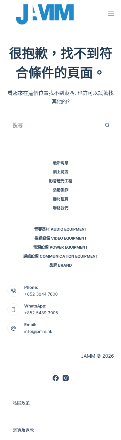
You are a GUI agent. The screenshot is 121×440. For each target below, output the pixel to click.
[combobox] (54, 125)
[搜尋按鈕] (107, 125)
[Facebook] (56, 378)
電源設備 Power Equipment (60, 247)
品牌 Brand (60, 265)
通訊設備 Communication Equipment (60, 256)
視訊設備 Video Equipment (61, 238)
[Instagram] (66, 378)
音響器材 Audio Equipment (60, 229)
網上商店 (60, 172)
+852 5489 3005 (41, 312)
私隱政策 (21, 402)
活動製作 (60, 190)
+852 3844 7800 (41, 294)
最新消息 (60, 162)
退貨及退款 (23, 429)
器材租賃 (60, 199)
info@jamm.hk (38, 331)
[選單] (111, 14)
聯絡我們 (60, 208)
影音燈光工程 (60, 181)
